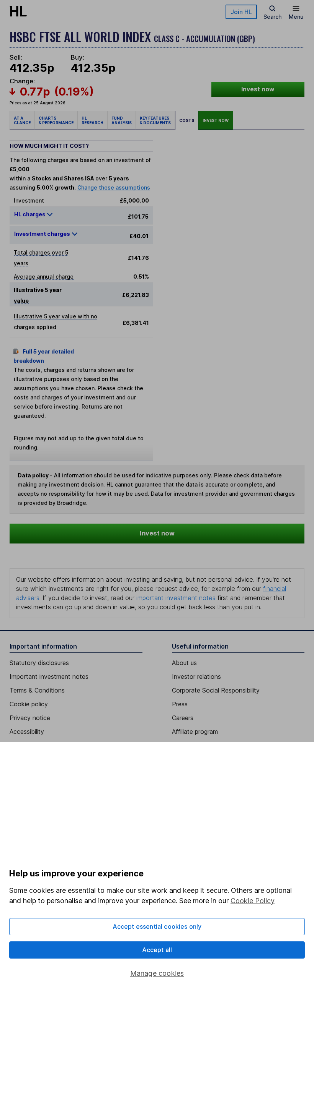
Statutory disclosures (39, 663)
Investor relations (196, 676)
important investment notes (176, 598)
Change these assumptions (113, 187)
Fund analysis (121, 120)
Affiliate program (195, 731)
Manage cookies (157, 973)
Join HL (241, 12)
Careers (182, 718)
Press (180, 704)
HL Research (92, 120)
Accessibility (27, 731)
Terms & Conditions (37, 690)
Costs (186, 120)
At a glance (22, 120)
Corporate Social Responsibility (216, 690)
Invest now (257, 89)
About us (184, 663)
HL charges (30, 214)
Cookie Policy (253, 901)
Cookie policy (29, 704)
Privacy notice (30, 718)
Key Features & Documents (155, 120)
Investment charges (42, 233)
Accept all (157, 950)
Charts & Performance (56, 120)
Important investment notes (49, 676)
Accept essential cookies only (157, 926)
